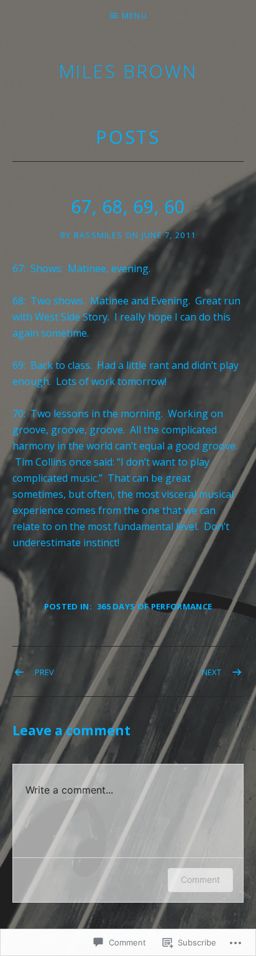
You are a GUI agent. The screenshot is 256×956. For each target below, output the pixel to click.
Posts (128, 137)
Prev (44, 672)
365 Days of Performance (154, 606)
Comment (200, 879)
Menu (134, 15)
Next (211, 672)
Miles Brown (128, 71)
